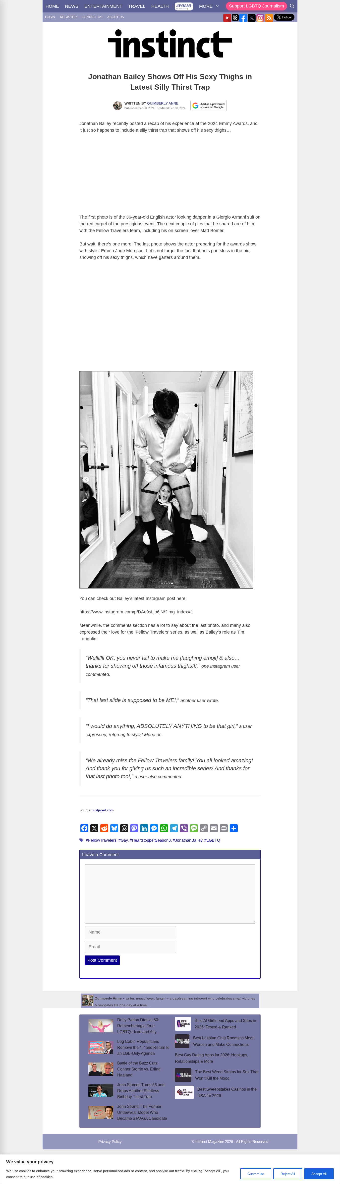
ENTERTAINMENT (103, 6)
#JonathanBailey (187, 840)
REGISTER (68, 17)
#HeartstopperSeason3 (150, 840)
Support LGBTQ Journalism (256, 5)
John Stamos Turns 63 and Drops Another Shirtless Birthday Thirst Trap (141, 1091)
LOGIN (50, 17)
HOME (52, 6)
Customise (255, 1174)
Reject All (288, 1174)
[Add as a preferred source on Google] (208, 105)
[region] (170, 1169)
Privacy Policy (110, 1141)
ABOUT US (115, 17)
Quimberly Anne (162, 103)
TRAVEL (136, 6)
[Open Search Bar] (292, 6)
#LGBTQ (212, 840)
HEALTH (160, 6)
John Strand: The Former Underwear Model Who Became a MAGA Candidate (142, 1112)
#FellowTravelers (101, 840)
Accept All (319, 1174)
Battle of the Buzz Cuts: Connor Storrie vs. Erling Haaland (139, 1069)
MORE (206, 6)
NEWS (71, 6)
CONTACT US (92, 17)
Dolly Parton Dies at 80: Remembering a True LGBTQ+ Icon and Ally (138, 1026)
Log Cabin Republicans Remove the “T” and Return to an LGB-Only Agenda (143, 1047)
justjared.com (103, 810)
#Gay (123, 840)
